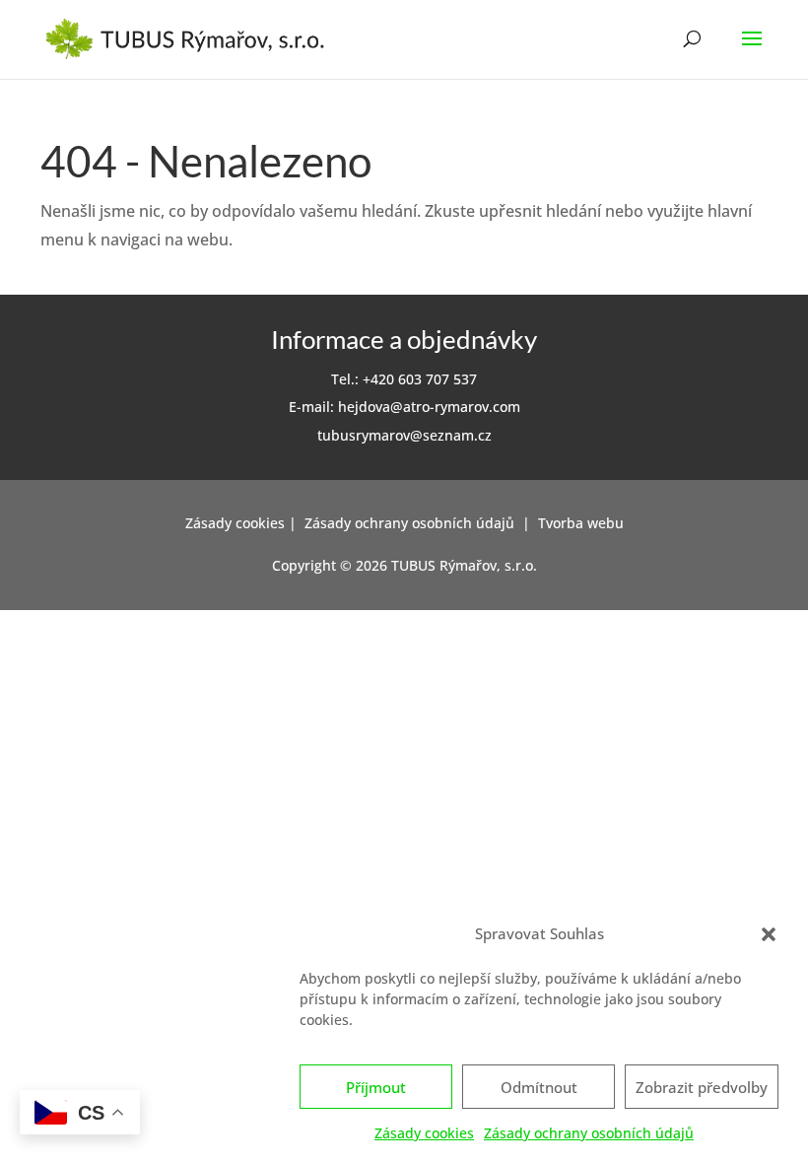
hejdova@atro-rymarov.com (429, 406)
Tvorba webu (581, 522)
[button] (768, 934)
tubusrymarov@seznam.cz (404, 435)
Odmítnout (539, 1087)
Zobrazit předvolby (702, 1087)
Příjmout (376, 1087)
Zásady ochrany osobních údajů (589, 1133)
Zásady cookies (424, 1133)
